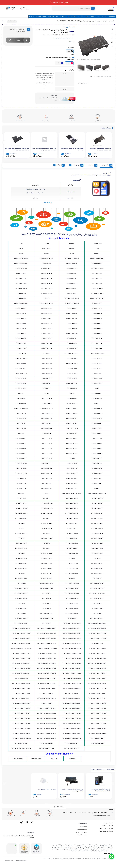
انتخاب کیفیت (70, 59)
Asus (70, 42)
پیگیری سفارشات (83, 826)
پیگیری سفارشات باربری (82, 835)
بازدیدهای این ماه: (108, 831)
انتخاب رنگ (71, 47)
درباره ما (38, 17)
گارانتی (72, 54)
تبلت (92, 17)
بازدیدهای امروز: (109, 823)
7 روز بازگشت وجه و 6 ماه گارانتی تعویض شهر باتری (58, 57)
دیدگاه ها (58, 165)
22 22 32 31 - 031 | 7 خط (100, 813)
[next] (4, 142)
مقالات (44, 17)
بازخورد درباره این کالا (84, 83)
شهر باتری (111, 21)
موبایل (98, 17)
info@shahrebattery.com (99, 816)
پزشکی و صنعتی (65, 17)
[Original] (72, 63)
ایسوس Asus (66, 27)
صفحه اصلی (111, 17)
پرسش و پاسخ (75, 165)
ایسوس (98, 21)
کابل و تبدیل (75, 17)
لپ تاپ (105, 17)
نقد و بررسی (105, 165)
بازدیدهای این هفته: (108, 828)
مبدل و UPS (85, 17)
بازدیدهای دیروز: (109, 826)
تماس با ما (32, 17)
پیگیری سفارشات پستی (82, 829)
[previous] (112, 142)
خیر (91, 76)
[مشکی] (72, 51)
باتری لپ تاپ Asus (57, 38)
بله (94, 76)
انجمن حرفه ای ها (53, 17)
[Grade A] (62, 63)
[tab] (106, 165)
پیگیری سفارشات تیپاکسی (81, 832)
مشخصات (90, 165)
